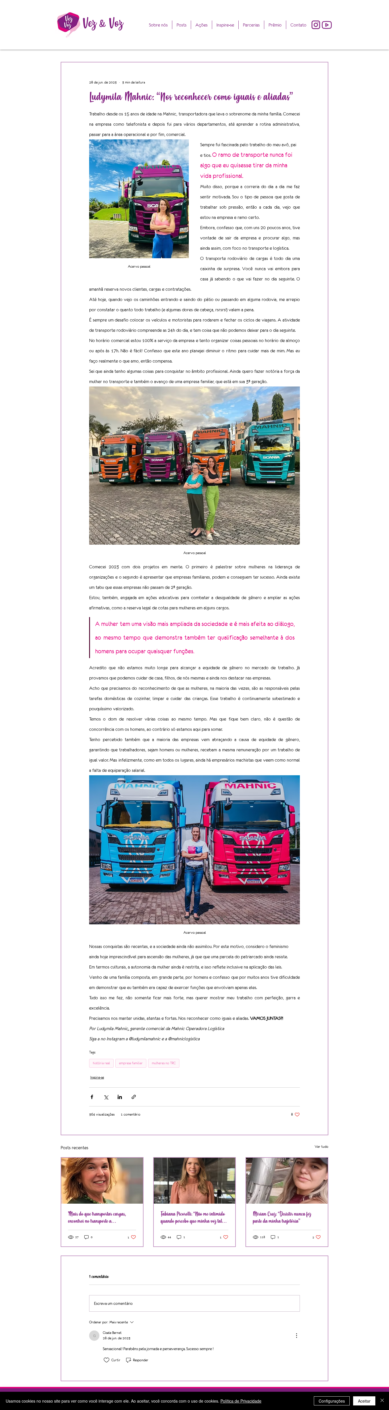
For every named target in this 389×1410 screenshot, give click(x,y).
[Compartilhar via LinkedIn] (119, 1097)
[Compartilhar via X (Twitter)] (105, 1097)
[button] (275, 25)
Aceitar (364, 1401)
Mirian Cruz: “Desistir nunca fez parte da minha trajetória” (282, 1217)
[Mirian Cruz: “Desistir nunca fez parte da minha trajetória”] (287, 1181)
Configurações (332, 1401)
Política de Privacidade (240, 1401)
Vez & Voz (102, 23)
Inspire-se (97, 1077)
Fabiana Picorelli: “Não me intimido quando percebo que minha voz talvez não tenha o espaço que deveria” (194, 1217)
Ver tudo (321, 1147)
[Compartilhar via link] (133, 1097)
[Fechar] (382, 1400)
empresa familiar (131, 1063)
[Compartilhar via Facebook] (92, 1097)
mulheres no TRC (164, 1063)
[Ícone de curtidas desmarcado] (106, 1360)
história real (101, 1063)
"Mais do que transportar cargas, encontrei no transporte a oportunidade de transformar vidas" (99, 1217)
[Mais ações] (296, 1335)
